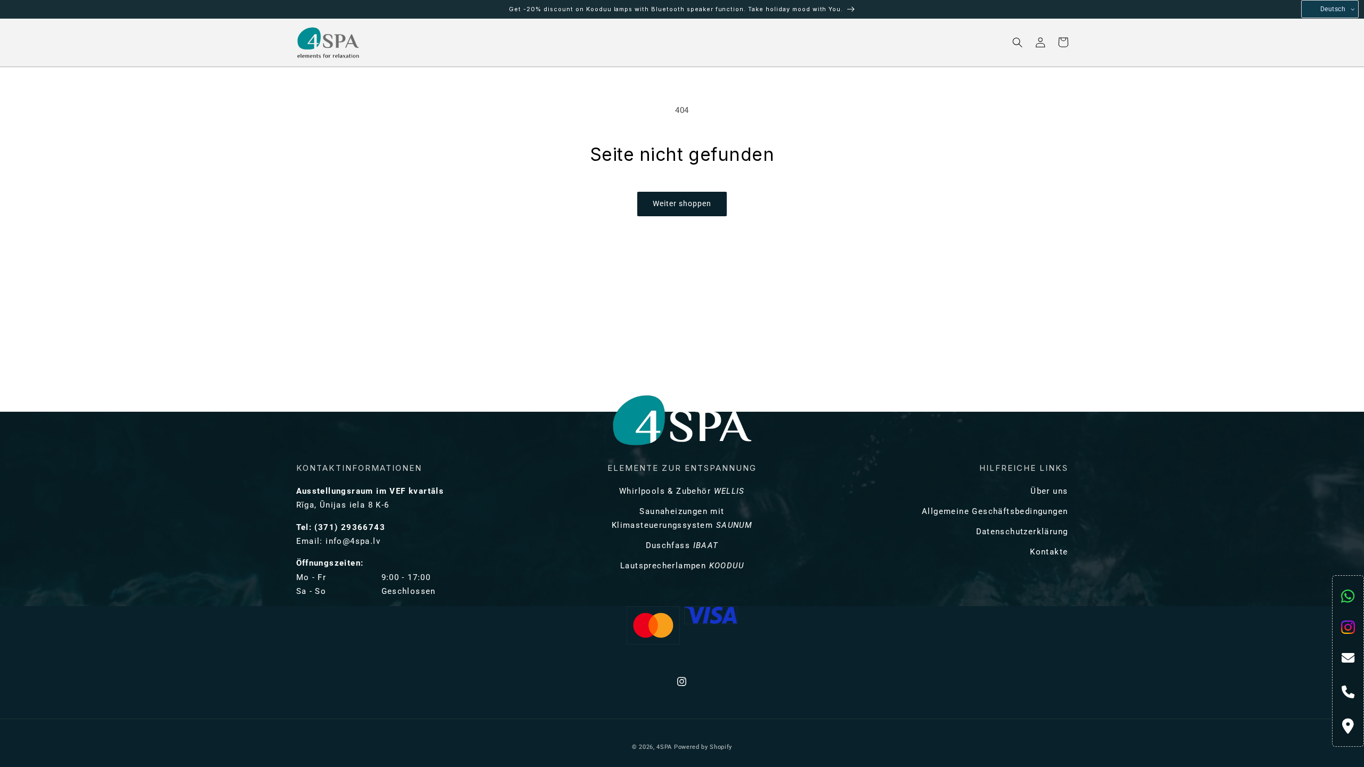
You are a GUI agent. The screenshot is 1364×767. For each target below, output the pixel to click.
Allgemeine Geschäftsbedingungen (995, 511)
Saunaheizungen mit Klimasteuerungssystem (682, 518)
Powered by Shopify (703, 747)
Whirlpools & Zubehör (682, 491)
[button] (406, 42)
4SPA (664, 747)
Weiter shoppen (682, 203)
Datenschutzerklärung (1022, 531)
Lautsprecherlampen (682, 565)
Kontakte (1049, 552)
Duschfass (682, 545)
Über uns (1049, 491)
